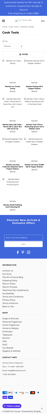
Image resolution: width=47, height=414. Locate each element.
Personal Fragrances (12, 322)
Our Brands (7, 348)
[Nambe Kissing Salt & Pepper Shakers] (34, 70)
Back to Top (8, 306)
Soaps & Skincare (10, 318)
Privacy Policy (8, 300)
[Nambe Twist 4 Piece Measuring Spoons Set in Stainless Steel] (34, 108)
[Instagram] (28, 253)
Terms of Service (10, 303)
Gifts (4, 341)
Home (4, 27)
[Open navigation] (6, 21)
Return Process (9, 287)
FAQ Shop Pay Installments (15, 290)
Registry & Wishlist (11, 351)
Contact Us (7, 271)
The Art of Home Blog (12, 277)
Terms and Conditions (13, 297)
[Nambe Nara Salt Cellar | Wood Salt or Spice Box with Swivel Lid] (12, 108)
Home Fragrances (10, 325)
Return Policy (8, 284)
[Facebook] (18, 253)
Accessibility (8, 293)
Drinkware (7, 331)
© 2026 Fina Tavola (11, 411)
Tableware (7, 335)
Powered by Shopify (31, 411)
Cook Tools (14, 27)
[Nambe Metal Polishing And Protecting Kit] (12, 188)
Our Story (7, 274)
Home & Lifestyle (10, 328)
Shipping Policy (9, 280)
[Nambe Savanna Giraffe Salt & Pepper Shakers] (34, 148)
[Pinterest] (23, 253)
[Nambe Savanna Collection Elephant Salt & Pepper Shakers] (12, 148)
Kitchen (6, 338)
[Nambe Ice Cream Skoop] (12, 70)
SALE (4, 344)
